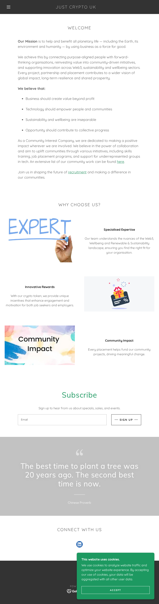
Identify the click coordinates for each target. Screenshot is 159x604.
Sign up (126, 420)
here (120, 161)
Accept (115, 590)
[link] (76, 7)
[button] (8, 7)
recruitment (77, 172)
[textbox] (62, 419)
